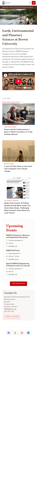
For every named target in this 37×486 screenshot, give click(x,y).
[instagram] (22, 332)
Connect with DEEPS (11, 316)
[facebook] (9, 332)
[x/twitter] (15, 332)
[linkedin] (28, 332)
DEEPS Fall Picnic (13, 250)
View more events (18, 283)
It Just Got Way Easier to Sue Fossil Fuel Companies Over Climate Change (18, 168)
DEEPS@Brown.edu (10, 309)
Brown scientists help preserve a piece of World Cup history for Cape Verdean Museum (18, 132)
